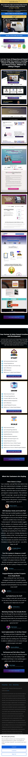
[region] (14, 745)
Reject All (14, 754)
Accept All (14, 747)
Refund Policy (16, 684)
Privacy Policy (5, 684)
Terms (10, 684)
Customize (14, 750)
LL (7, 690)
